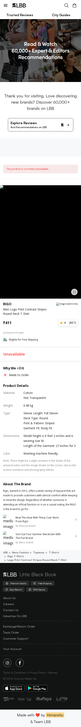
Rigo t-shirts (15, 556)
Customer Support (15, 638)
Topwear (38, 552)
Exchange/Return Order (19, 626)
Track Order (11, 632)
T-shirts (54, 552)
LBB (5, 552)
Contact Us (10, 610)
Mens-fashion (20, 552)
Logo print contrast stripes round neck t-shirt (37, 559)
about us (9, 598)
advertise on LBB (15, 616)
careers (8, 604)
